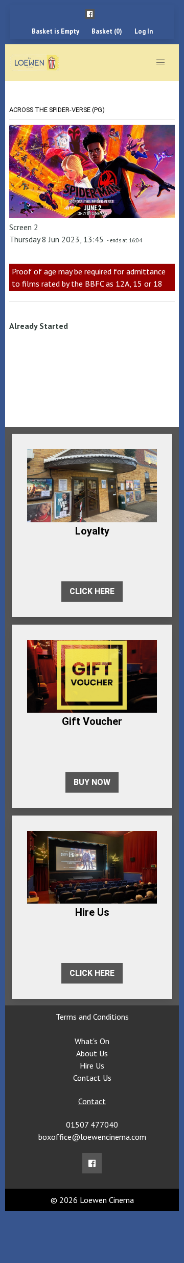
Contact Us (92, 1078)
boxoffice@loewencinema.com (92, 1137)
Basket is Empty (55, 31)
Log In (143, 31)
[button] (89, 14)
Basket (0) (106, 31)
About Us (92, 1053)
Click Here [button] (92, 591)
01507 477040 (92, 1124)
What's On (92, 1041)
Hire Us (92, 1065)
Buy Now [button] (92, 782)
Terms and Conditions (92, 1017)
